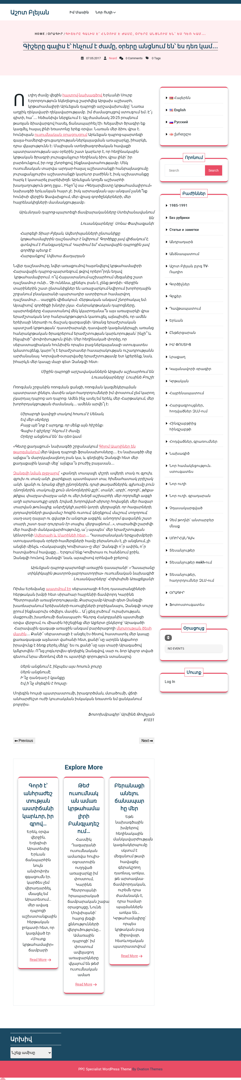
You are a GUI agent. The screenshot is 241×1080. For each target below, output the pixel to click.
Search (214, 170)
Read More (38, 960)
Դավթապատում (185, 308)
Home (40, 33)
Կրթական (179, 381)
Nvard (113, 58)
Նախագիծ (179, 453)
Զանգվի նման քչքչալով (36, 473)
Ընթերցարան (182, 333)
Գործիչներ (179, 284)
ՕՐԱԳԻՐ (55, 33)
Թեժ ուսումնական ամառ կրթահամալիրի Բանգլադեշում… (84, 808)
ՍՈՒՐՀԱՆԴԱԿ (181, 538)
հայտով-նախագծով (82, 95)
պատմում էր (58, 589)
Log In (170, 681)
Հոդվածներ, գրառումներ (193, 441)
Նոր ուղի (104, 12)
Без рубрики (179, 218)
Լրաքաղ (177, 357)
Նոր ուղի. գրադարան (190, 496)
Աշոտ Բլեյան (29, 12)
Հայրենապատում (186, 393)
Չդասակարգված (185, 508)
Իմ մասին (79, 12)
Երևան (176, 320)
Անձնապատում (184, 254)
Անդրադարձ (181, 242)
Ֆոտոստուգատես (187, 605)
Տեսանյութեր (182, 550)
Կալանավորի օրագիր (190, 369)
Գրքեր (175, 296)
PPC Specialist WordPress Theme (120, 1069)
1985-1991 (178, 205)
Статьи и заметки (184, 230)
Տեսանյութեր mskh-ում (190, 562)
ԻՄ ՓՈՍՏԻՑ (180, 345)
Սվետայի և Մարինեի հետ (60, 535)
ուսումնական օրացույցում (61, 134)
